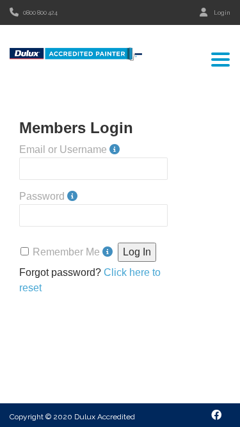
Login (222, 13)
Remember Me (66, 251)
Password (42, 196)
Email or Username (63, 149)
